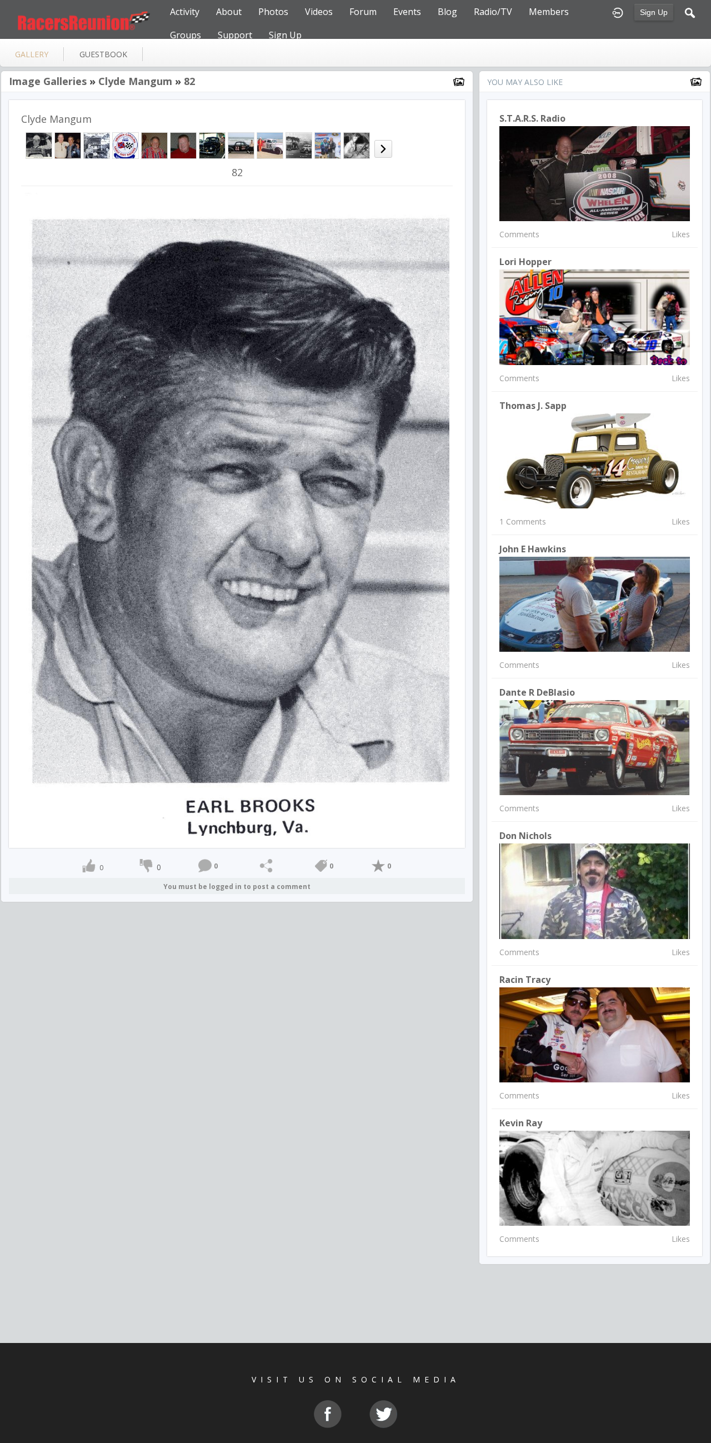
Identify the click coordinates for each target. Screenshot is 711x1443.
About (229, 12)
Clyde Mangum (135, 81)
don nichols (525, 836)
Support (235, 35)
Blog (447, 12)
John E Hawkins (532, 549)
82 (189, 81)
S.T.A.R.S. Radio (532, 118)
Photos (273, 12)
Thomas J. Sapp (533, 406)
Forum (363, 12)
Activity (184, 12)
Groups (185, 35)
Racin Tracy (524, 979)
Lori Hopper (525, 262)
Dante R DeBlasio (537, 692)
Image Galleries (48, 81)
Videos (319, 12)
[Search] (689, 11)
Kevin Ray (520, 1123)
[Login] (617, 11)
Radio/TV (493, 12)
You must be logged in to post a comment (237, 886)
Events (407, 12)
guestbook (103, 54)
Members (549, 12)
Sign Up (654, 12)
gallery (31, 54)
